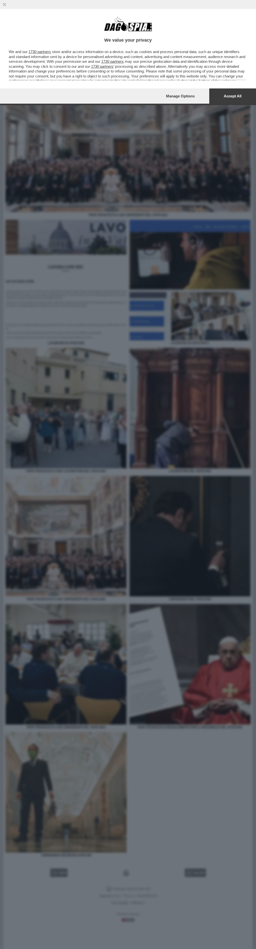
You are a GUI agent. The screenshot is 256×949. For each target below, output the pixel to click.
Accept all (233, 96)
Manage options (180, 96)
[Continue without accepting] (4, 4)
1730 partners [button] (39, 52)
